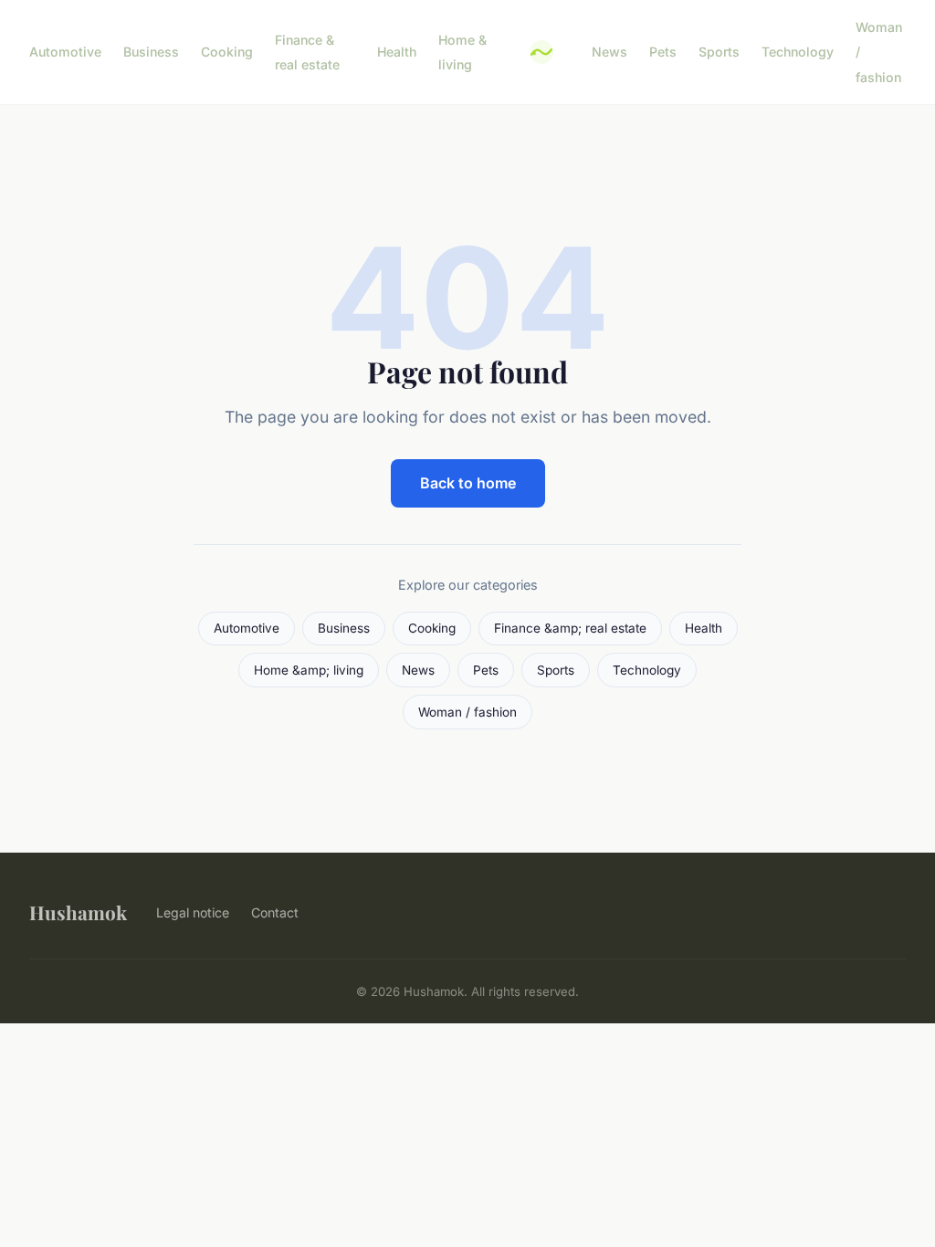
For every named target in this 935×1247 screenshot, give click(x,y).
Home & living (462, 52)
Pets (663, 51)
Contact (275, 912)
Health (396, 51)
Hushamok (78, 912)
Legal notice (192, 912)
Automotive (65, 51)
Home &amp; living (308, 670)
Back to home (468, 483)
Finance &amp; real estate (570, 628)
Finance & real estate (307, 52)
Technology (798, 51)
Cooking (227, 51)
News (609, 51)
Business (151, 51)
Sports (719, 51)
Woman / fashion (467, 712)
